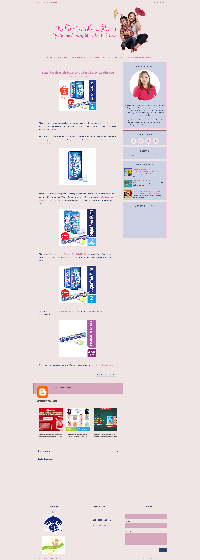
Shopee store (107, 365)
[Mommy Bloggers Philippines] (53, 545)
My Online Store (50, 3)
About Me (62, 57)
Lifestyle (116, 57)
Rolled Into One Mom (51, 558)
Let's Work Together (138, 57)
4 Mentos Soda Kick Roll (62, 311)
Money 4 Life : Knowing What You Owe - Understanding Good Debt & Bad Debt (146, 170)
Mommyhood (78, 57)
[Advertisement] (144, 223)
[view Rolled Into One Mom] (144, 154)
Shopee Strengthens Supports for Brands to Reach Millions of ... (50, 437)
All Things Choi (98, 57)
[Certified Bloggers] (100, 525)
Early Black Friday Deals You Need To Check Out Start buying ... (105, 437)
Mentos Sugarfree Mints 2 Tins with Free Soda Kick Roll (65, 254)
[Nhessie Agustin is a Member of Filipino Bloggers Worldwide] (53, 524)
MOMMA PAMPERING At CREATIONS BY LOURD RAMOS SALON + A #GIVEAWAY (146, 192)
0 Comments (86, 76)
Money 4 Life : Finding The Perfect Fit (145, 180)
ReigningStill (154, 558)
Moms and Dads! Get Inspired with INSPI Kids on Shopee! (78, 436)
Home (37, 3)
